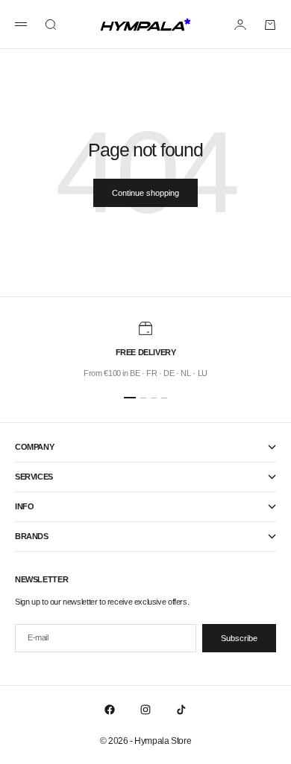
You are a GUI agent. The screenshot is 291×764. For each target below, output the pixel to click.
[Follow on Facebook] (110, 710)
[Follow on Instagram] (145, 710)
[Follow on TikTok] (181, 710)
